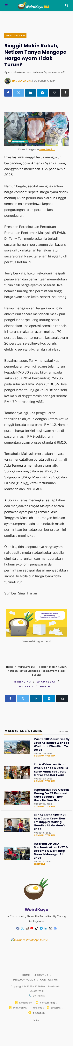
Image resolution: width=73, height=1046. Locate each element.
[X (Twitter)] (18, 93)
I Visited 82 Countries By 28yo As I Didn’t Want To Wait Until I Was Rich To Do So (51, 744)
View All (63, 731)
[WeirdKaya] (36, 5)
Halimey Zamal (22, 80)
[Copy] (65, 93)
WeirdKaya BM (15, 35)
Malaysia (26, 686)
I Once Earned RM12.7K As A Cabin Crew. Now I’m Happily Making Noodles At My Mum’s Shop (50, 822)
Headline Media (51, 986)
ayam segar (46, 681)
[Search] (66, 5)
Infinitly (40, 996)
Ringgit (46, 686)
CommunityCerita (44, 756)
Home (9, 666)
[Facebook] (8, 93)
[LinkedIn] (30, 93)
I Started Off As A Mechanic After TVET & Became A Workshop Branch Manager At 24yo (51, 851)
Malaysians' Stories (23, 730)
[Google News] (55, 928)
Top (37, 1020)
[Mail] (50, 928)
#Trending (22, 681)
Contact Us (49, 979)
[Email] (54, 93)
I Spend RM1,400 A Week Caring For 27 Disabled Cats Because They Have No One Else (51, 795)
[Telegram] (42, 93)
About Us (41, 975)
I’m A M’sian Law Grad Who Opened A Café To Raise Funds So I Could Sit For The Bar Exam (51, 770)
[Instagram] (27, 928)
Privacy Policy (24, 979)
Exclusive (39, 864)
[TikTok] (36, 928)
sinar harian (47, 149)
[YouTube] (32, 928)
